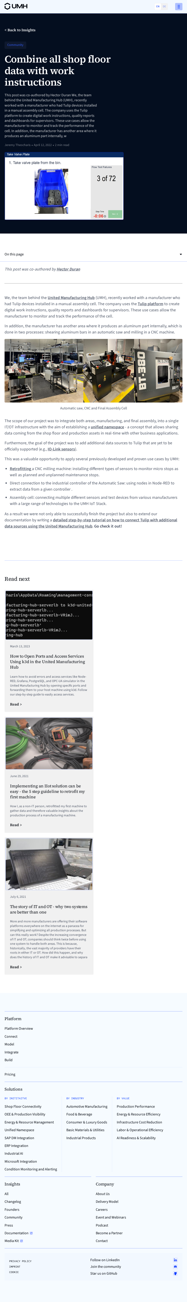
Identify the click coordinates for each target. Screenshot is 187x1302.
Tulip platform (150, 304)
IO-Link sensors (61, 449)
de (164, 6)
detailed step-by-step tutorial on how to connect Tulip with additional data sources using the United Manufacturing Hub (91, 523)
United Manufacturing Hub (71, 298)
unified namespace (107, 427)
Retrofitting (21, 469)
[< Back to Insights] (20, 29)
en (157, 6)
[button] (178, 6)
